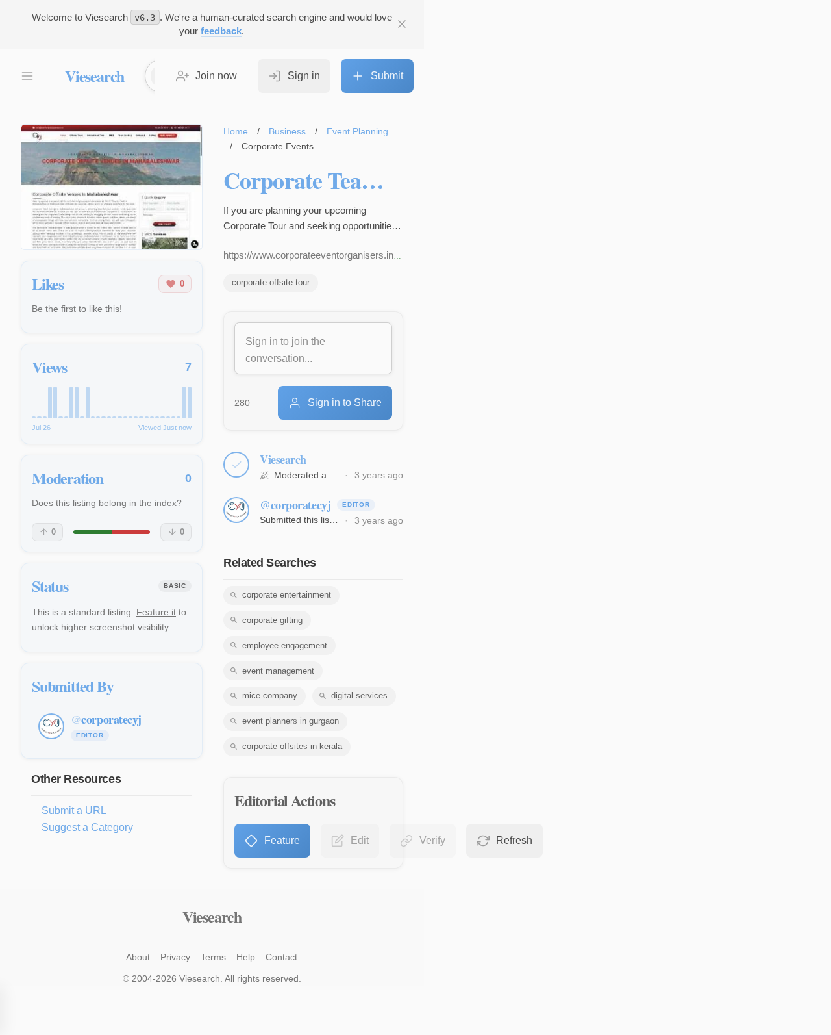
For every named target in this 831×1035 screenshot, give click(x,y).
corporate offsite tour (271, 282)
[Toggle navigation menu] (27, 76)
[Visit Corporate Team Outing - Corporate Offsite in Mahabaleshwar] (112, 187)
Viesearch (94, 75)
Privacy (175, 957)
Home (235, 131)
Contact (281, 957)
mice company (269, 695)
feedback (221, 30)
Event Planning (357, 131)
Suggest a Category (87, 827)
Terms (213, 957)
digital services (359, 695)
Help (245, 957)
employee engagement (284, 645)
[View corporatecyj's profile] (236, 510)
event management (278, 671)
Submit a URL (74, 810)
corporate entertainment (286, 595)
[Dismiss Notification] (402, 24)
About (138, 957)
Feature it (156, 612)
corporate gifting (272, 620)
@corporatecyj (295, 505)
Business (287, 131)
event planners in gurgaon (290, 721)
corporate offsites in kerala (292, 746)
